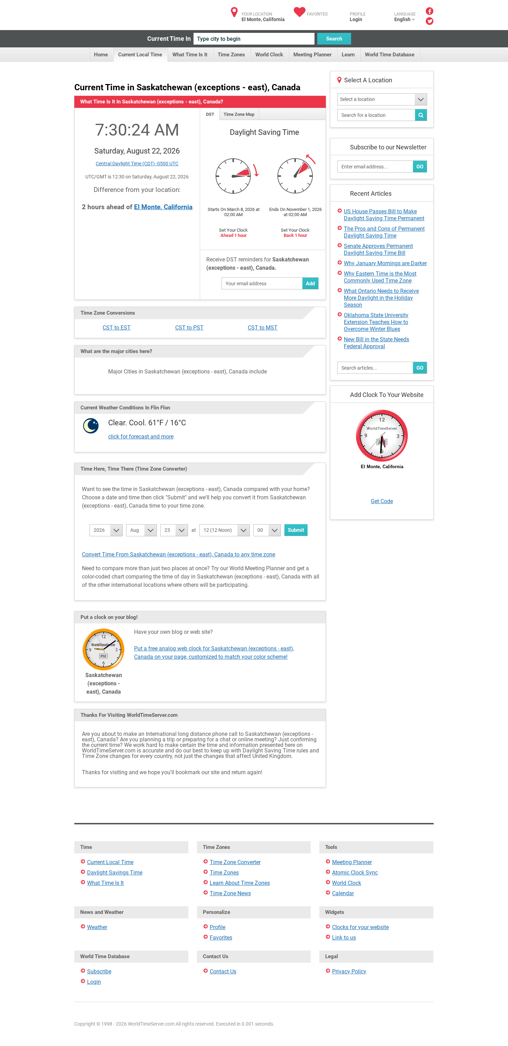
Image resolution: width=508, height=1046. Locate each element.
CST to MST (262, 327)
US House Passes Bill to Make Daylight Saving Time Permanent (384, 215)
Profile (217, 927)
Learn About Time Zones (240, 883)
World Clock (269, 55)
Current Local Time (140, 55)
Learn (348, 55)
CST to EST (117, 327)
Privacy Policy (349, 971)
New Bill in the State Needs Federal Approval (376, 343)
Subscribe (99, 971)
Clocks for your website (360, 927)
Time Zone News (230, 893)
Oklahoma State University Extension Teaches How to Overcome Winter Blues (376, 322)
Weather (97, 927)
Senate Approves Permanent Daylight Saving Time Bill (378, 249)
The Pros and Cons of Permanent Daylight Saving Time (384, 232)
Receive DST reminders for (257, 263)
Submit (296, 530)
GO (419, 167)
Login (356, 19)
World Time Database (389, 55)
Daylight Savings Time (114, 872)
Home (101, 55)
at (193, 530)
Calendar (343, 893)
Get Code (382, 501)
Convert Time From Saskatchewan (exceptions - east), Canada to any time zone (178, 554)
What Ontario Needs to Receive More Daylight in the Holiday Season (381, 298)
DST (210, 114)
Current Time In (169, 38)
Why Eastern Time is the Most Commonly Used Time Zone (380, 277)
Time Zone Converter (235, 862)
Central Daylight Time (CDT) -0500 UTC (137, 163)
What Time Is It (189, 55)
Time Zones (231, 55)
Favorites (317, 14)
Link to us (344, 937)
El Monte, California (163, 207)
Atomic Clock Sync (355, 872)
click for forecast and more (140, 436)
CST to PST (189, 327)
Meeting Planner (312, 55)
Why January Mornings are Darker (385, 263)
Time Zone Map (239, 114)
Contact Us (223, 971)
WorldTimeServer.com (120, 13)
